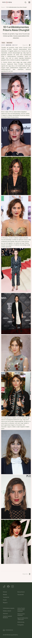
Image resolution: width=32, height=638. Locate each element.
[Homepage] (7, 2)
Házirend (5, 613)
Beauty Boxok (21, 592)
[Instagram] (12, 586)
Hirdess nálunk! (7, 610)
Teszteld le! (6, 597)
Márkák (5, 594)
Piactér (5, 600)
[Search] (25, 2)
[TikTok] (4, 586)
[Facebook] (8, 586)
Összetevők (20, 594)
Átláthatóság (20, 622)
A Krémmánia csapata (8, 608)
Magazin (3, 7)
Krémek (5, 592)
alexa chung (9, 42)
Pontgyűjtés (20, 624)
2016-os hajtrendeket (14, 111)
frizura (3, 42)
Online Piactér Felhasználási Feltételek (21, 610)
